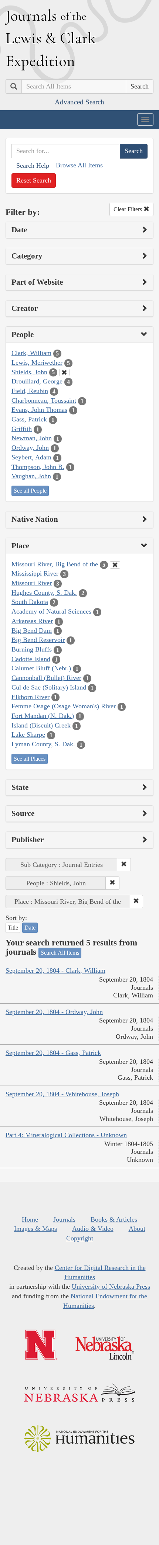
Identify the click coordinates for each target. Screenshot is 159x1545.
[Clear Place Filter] (115, 565)
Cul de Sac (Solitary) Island (48, 687)
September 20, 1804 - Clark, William (55, 970)
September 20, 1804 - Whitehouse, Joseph (62, 1094)
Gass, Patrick (29, 419)
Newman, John (31, 438)
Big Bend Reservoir (38, 639)
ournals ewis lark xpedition (51, 38)
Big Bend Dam (31, 630)
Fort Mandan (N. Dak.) (42, 715)
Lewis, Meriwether (36, 362)
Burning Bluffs (31, 649)
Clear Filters (128, 209)
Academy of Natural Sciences (51, 611)
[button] (124, 864)
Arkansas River (32, 621)
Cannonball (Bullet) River (46, 677)
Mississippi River (34, 573)
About (137, 1228)
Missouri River (31, 583)
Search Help (32, 165)
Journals (64, 1219)
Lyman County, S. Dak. (43, 744)
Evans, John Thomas (39, 409)
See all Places (29, 759)
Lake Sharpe (28, 734)
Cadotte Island (30, 659)
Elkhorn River (30, 697)
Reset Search (33, 180)
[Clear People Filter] (64, 372)
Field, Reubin (29, 391)
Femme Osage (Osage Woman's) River (63, 706)
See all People (30, 490)
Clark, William (31, 353)
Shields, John (29, 372)
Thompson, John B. (37, 467)
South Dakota (29, 601)
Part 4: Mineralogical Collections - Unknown (66, 1135)
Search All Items (60, 952)
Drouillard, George (36, 381)
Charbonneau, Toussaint (43, 400)
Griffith (21, 429)
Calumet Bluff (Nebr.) (41, 668)
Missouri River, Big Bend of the (54, 564)
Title (13, 927)
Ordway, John (30, 447)
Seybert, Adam (31, 457)
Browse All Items (79, 165)
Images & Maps (35, 1228)
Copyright (79, 1238)
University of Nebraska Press (111, 1286)
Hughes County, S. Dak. (44, 592)
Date (29, 927)
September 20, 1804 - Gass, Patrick (53, 1052)
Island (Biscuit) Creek (41, 725)
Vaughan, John (31, 476)
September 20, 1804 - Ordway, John (54, 1011)
